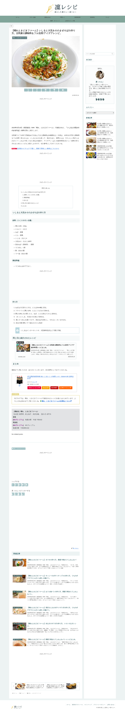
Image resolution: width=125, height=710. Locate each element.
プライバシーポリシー (99, 704)
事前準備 (27, 197)
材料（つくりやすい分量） (32, 195)
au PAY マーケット (65, 387)
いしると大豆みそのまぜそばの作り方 (33, 192)
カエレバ (34, 381)
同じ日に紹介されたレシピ (30, 203)
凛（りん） (100, 82)
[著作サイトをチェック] (13, 494)
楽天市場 (53, 387)
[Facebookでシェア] (37, 90)
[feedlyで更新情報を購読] (19, 494)
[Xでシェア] (28, 90)
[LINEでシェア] (54, 90)
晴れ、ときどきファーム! (19, 448)
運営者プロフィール (77, 704)
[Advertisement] (46, 112)
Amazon (45, 387)
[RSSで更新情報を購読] (23, 494)
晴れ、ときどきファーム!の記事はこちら (56, 401)
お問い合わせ (110, 704)
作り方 (26, 200)
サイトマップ (88, 704)
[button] (63, 90)
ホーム (68, 704)
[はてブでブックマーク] (46, 90)
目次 (43, 188)
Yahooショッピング (33, 387)
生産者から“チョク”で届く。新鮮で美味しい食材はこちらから (38, 148)
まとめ (24, 206)
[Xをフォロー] (16, 494)
